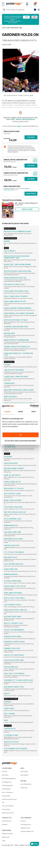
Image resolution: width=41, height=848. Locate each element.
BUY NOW (30, 137)
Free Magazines (6, 782)
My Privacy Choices (8, 813)
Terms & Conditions (8, 806)
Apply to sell (5, 837)
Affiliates (4, 824)
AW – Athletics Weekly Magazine (23, 119)
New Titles (5, 775)
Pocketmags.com (25, 824)
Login (19, 126)
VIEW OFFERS (31, 193)
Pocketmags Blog (7, 785)
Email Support (24, 775)
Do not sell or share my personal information (20, 441)
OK (20, 435)
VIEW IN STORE (27, 209)
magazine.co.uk (25, 828)
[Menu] (3, 3)
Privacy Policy (6, 796)
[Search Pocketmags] (4, 10)
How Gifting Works (25, 784)
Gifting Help (23, 787)
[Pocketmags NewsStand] (13, 4)
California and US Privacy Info (9, 801)
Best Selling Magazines (9, 778)
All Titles (4, 771)
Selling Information (7, 833)
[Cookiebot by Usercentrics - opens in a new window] (30, 406)
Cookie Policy (6, 809)
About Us (23, 821)
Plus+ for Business (7, 792)
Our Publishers (6, 789)
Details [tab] (20, 411)
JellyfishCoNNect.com (27, 831)
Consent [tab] (7, 411)
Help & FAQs (24, 771)
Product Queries (7, 821)
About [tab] (33, 411)
